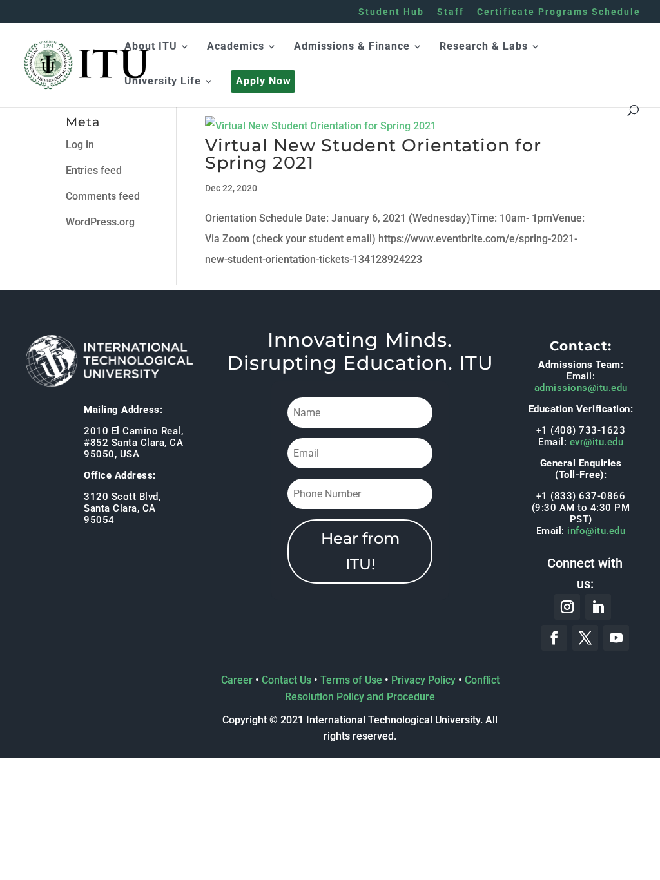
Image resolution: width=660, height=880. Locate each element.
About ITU (150, 47)
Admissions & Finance (352, 47)
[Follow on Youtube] (616, 638)
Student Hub (391, 12)
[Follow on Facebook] (554, 638)
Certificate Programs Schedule (559, 12)
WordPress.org (100, 222)
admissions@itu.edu (581, 388)
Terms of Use (351, 680)
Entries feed (94, 170)
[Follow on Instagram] (567, 607)
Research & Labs (484, 47)
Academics (235, 47)
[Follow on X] (585, 638)
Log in (80, 145)
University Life (162, 82)
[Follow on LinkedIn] (598, 607)
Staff (450, 12)
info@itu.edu (596, 531)
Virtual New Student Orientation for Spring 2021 (373, 154)
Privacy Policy (423, 680)
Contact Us (286, 680)
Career (237, 680)
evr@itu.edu (597, 442)
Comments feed (103, 196)
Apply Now (263, 82)
